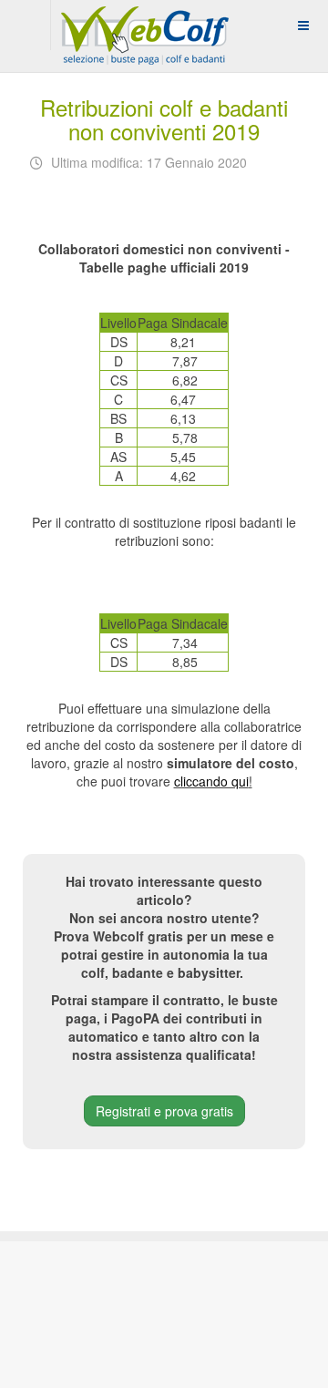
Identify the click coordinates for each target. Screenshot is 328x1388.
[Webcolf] (142, 25)
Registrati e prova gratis (164, 1111)
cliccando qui (211, 781)
